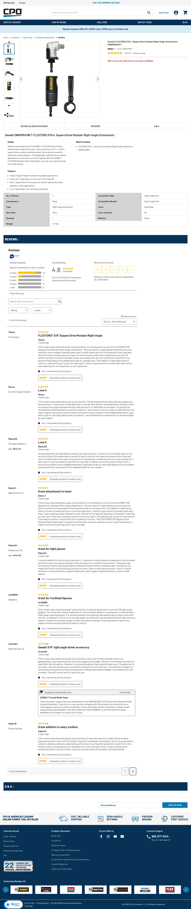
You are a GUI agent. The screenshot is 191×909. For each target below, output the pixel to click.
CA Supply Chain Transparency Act (65, 850)
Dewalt (111, 49)
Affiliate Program (58, 845)
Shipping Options (10, 846)
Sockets (61, 37)
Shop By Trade (145, 22)
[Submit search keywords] (149, 12)
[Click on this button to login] (176, 13)
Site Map (29, 906)
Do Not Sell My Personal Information (67, 903)
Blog (185, 22)
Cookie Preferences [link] (59, 864)
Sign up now (175, 805)
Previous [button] (9, 41)
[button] (9, 49)
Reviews (95, 126)
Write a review (139, 53)
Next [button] (9, 105)
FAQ (5, 855)
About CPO (55, 836)
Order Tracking (9, 836)
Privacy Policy (43, 903)
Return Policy (9, 841)
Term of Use (29, 903)
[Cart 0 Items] (185, 12)
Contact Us (56, 840)
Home (6, 37)
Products (16, 37)
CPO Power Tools (8, 3)
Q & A (156, 126)
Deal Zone (102, 22)
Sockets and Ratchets (45, 37)
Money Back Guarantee (13, 850)
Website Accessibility (60, 855)
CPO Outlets (22, 3)
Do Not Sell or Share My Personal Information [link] (70, 859)
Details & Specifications (34, 126)
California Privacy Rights (61, 869)
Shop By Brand (59, 22)
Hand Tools (28, 37)
